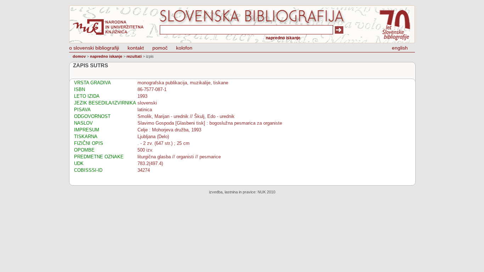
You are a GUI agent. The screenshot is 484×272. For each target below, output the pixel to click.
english (400, 48)
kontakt (136, 48)
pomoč (160, 48)
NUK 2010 (266, 192)
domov (79, 56)
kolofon (184, 48)
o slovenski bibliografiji (94, 48)
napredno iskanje (283, 37)
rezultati (134, 56)
